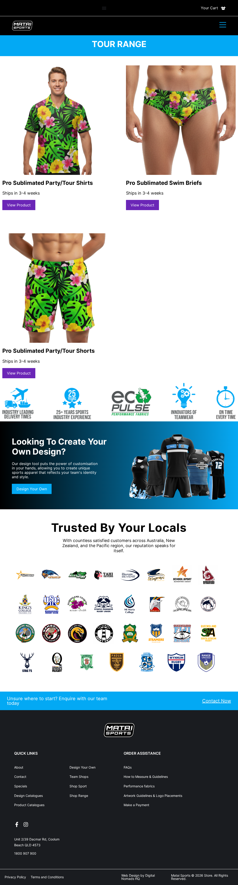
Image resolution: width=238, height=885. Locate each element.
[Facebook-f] (16, 824)
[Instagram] (25, 824)
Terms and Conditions (47, 877)
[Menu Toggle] (104, 8)
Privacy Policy (15, 877)
